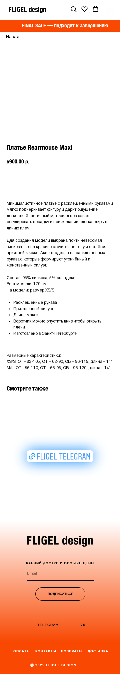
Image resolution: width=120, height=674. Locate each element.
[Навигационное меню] (109, 10)
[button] (73, 9)
